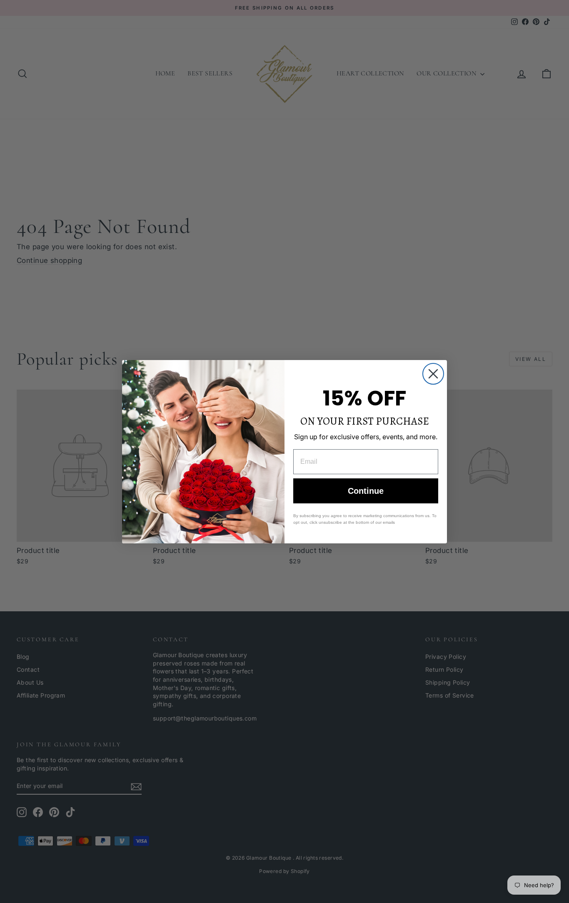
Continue (366, 490)
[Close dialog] (433, 373)
